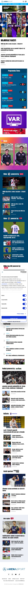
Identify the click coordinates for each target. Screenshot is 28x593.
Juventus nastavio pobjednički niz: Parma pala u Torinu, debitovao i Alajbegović (13, 55)
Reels (5, 141)
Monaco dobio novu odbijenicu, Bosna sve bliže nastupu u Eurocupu (18, 444)
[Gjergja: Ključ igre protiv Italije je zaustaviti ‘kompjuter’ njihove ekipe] (7, 451)
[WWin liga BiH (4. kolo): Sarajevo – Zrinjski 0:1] (14, 183)
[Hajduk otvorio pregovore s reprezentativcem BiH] (6, 556)
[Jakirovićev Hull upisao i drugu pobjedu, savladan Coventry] (6, 407)
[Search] (23, 1)
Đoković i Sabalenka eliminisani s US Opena (18, 494)
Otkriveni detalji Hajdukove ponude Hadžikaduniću (17, 549)
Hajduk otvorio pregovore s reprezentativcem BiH (17, 555)
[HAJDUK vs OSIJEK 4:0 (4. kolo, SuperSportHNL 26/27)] (14, 228)
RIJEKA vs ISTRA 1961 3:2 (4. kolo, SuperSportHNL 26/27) (18, 242)
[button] (2, 25)
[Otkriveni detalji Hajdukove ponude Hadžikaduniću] (6, 549)
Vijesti (4, 188)
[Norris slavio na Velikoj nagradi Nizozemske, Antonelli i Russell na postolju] (6, 502)
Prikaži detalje (20, 313)
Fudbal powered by (8, 368)
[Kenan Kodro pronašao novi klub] (6, 393)
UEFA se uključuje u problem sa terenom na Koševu (15, 349)
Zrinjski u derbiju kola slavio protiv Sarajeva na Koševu (12, 61)
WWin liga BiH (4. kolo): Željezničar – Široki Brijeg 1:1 (17, 197)
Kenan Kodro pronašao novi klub (18, 391)
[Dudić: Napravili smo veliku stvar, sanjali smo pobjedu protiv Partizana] (6, 543)
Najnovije (4, 578)
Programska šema (14, 71)
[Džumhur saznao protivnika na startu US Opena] (14, 480)
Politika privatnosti (8, 580)
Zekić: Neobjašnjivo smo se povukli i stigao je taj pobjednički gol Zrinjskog (13, 49)
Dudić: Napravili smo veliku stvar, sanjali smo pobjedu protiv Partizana (17, 542)
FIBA (5, 427)
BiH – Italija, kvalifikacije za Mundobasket (15, 355)
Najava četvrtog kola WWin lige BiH (18, 211)
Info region (6, 518)
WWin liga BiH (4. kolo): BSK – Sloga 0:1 (17, 204)
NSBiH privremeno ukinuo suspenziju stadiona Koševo (14, 342)
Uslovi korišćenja (20, 580)
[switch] (24, 300)
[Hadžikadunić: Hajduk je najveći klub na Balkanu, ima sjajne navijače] (14, 527)
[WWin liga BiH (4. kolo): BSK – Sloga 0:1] (6, 205)
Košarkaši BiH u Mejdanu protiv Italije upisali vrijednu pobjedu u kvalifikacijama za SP (17, 458)
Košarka (6, 413)
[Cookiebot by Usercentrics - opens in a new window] (20, 272)
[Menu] (26, 1)
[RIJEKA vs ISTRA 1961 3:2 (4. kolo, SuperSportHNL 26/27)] (7, 242)
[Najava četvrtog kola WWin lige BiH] (6, 212)
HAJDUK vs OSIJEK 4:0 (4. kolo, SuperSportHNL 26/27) (11, 237)
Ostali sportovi (8, 471)
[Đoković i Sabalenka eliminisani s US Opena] (6, 495)
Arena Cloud (15, 578)
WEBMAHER (21, 584)
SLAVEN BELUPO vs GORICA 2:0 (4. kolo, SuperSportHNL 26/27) (18, 256)
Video (5, 174)
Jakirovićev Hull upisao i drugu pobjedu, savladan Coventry (18, 406)
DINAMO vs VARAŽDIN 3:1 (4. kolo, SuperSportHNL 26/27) (18, 248)
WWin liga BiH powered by (11, 266)
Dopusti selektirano (14, 321)
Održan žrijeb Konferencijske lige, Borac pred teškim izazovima (15, 336)
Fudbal (4, 383)
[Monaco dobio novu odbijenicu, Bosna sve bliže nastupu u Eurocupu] (7, 444)
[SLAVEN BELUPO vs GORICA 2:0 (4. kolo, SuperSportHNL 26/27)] (7, 256)
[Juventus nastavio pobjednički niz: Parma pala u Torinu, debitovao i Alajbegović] (14, 377)
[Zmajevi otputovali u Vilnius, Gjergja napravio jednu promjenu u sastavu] (7, 437)
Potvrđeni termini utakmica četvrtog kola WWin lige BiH (15, 329)
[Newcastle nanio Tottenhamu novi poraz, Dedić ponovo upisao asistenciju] (6, 400)
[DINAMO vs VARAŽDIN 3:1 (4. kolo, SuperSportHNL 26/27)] (7, 249)
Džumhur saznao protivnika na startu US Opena (13, 490)
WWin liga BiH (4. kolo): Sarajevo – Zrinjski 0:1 (11, 44)
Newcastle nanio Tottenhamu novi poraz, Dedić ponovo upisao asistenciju (18, 400)
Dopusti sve (14, 318)
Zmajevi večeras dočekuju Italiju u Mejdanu (18, 463)
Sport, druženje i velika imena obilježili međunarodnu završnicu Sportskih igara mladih (17, 510)
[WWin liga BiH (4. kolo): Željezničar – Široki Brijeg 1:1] (6, 198)
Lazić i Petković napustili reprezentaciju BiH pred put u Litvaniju (13, 431)
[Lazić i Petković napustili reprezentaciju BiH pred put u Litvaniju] (14, 422)
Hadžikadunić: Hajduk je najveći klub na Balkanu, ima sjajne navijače (13, 537)
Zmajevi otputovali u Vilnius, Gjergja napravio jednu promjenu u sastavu (18, 437)
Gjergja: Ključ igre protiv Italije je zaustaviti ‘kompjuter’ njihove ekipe (17, 450)
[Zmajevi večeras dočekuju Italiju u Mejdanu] (7, 464)
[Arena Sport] (7, 1)
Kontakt (22, 578)
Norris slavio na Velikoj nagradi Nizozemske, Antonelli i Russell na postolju (18, 502)
